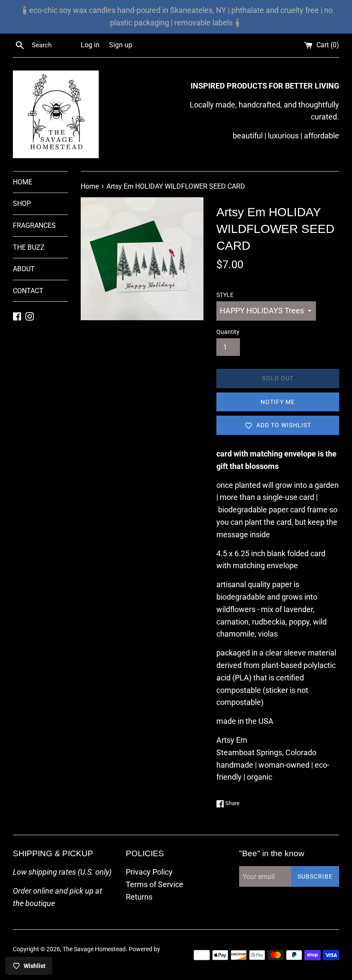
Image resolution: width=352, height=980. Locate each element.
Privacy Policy (149, 871)
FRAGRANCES (34, 225)
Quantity (228, 332)
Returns (139, 896)
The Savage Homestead (94, 949)
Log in (90, 45)
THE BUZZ (29, 247)
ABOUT (24, 269)
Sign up (120, 45)
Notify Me (278, 401)
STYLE (225, 295)
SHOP (22, 203)
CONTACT (28, 291)
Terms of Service (154, 884)
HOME (22, 182)
